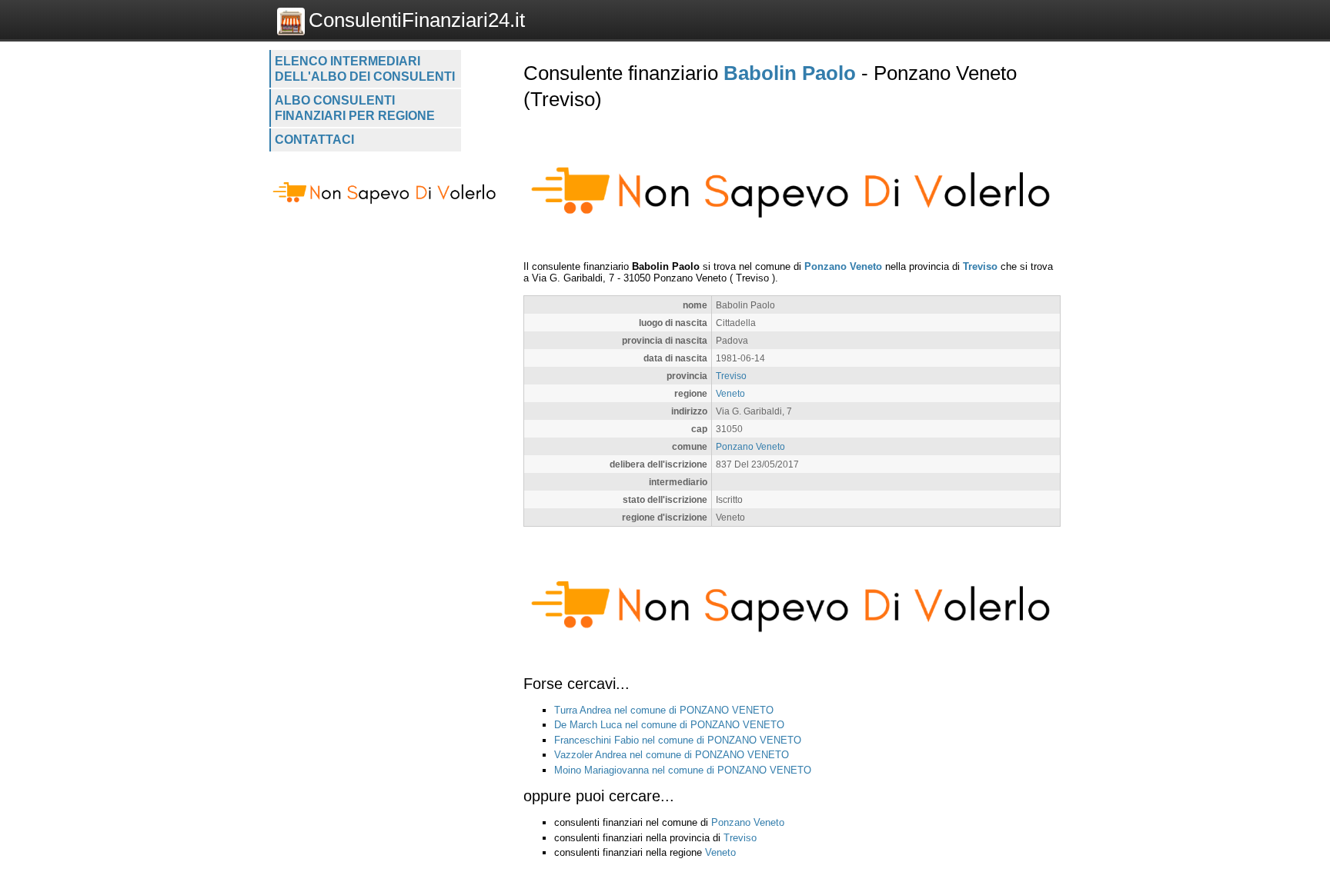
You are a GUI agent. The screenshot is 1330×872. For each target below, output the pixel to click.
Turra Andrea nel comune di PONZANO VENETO (664, 710)
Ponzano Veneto (843, 266)
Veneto (730, 393)
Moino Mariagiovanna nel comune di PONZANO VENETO (682, 770)
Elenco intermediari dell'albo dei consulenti (365, 69)
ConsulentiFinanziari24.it (417, 20)
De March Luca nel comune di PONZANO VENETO (669, 725)
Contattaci (314, 139)
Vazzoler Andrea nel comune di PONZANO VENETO (671, 755)
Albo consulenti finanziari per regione (355, 108)
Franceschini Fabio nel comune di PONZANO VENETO (677, 740)
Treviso (980, 266)
